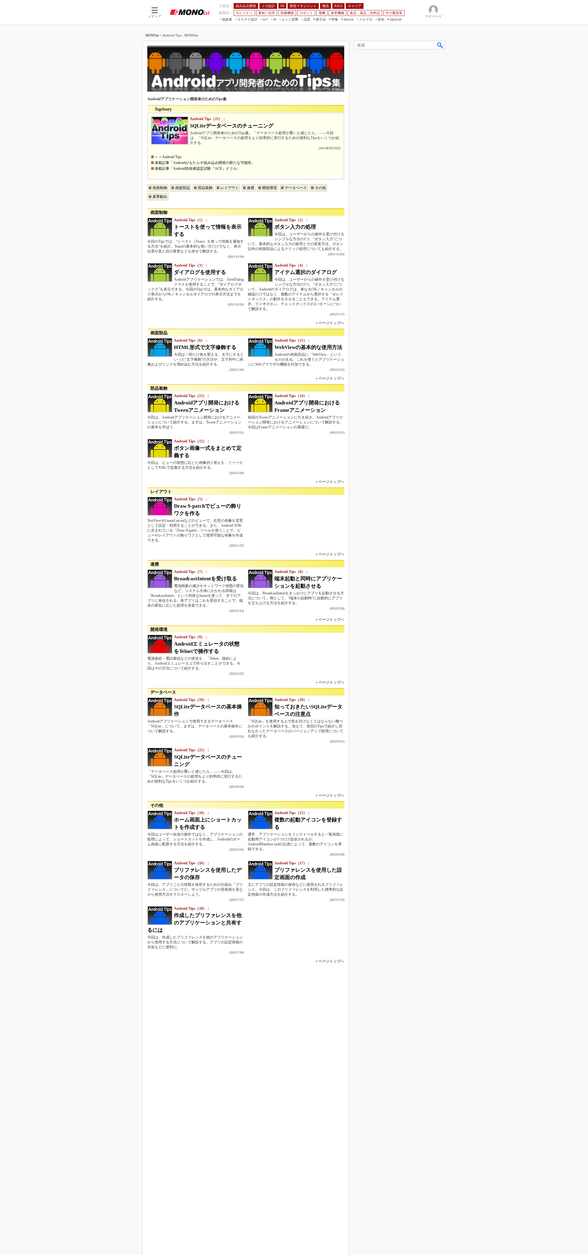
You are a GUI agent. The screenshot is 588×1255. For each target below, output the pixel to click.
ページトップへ (331, 323)
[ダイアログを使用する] (159, 272)
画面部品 (182, 188)
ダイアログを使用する (200, 272)
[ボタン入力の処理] (260, 227)
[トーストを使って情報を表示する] (159, 227)
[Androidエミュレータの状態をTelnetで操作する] (159, 644)
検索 (440, 45)
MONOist (152, 35)
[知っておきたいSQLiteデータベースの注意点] (260, 706)
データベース (296, 188)
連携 (250, 188)
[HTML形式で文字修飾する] (159, 347)
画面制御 (160, 188)
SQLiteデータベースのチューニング (231, 126)
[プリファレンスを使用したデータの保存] (159, 870)
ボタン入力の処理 (295, 227)
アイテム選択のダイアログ (305, 272)
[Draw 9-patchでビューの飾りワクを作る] (159, 506)
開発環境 (269, 188)
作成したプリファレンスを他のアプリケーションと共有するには (194, 922)
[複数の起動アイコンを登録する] (260, 819)
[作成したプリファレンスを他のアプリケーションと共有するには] (159, 915)
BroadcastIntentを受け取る (205, 579)
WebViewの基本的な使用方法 (308, 347)
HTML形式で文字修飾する (205, 347)
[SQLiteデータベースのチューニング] (169, 130)
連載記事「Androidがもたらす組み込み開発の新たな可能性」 (205, 163)
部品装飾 (205, 188)
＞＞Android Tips (168, 157)
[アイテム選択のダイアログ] (260, 272)
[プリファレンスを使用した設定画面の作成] (260, 870)
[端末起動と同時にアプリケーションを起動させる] (260, 578)
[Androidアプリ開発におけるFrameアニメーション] (260, 402)
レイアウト (230, 188)
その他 (320, 188)
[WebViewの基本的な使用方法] (260, 347)
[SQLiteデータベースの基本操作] (159, 706)
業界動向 (160, 197)
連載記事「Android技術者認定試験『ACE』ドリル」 (197, 168)
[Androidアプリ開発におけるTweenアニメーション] (159, 402)
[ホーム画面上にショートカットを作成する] (159, 819)
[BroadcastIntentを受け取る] (159, 578)
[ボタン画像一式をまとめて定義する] (159, 448)
